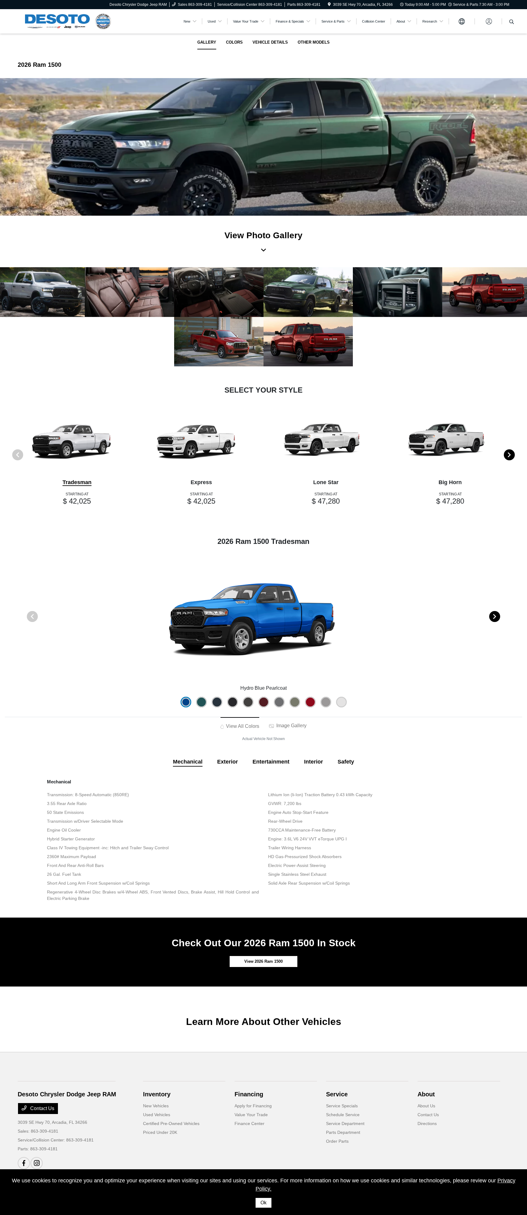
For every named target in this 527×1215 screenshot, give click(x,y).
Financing (249, 1094)
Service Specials (342, 1105)
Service (337, 1094)
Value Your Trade (251, 1114)
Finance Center (249, 1123)
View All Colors (242, 726)
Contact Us (41, 1108)
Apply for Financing (253, 1105)
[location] (329, 4)
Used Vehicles (156, 1114)
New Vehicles (156, 1105)
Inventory (156, 1094)
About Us (426, 1105)
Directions (427, 1123)
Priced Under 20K (160, 1132)
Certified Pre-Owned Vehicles (171, 1123)
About (426, 1094)
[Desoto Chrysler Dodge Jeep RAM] (70, 20)
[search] (511, 22)
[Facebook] (24, 1163)
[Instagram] (36, 1163)
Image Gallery (291, 725)
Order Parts (337, 1141)
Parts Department (343, 1132)
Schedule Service (343, 1114)
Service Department (345, 1123)
